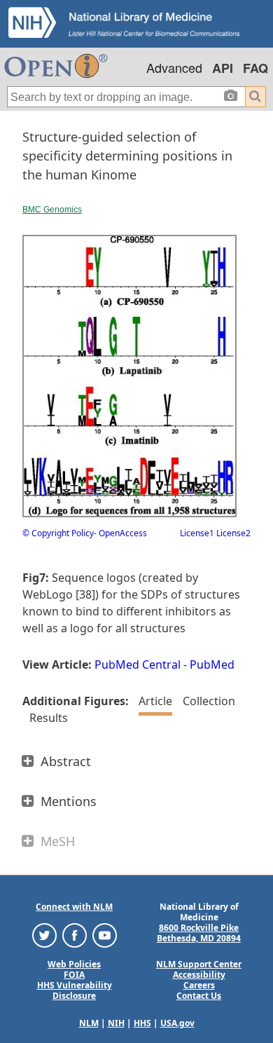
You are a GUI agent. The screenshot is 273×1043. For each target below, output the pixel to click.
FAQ (255, 68)
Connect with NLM (74, 907)
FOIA (74, 975)
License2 (232, 533)
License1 (197, 533)
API (222, 68)
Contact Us (198, 996)
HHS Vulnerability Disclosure (74, 990)
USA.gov (177, 1023)
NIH (116, 1023)
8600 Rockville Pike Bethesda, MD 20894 (199, 933)
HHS (142, 1023)
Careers (199, 985)
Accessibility (199, 975)
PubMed (212, 664)
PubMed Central (137, 664)
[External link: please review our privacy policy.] (44, 935)
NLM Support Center (198, 964)
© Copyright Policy (58, 533)
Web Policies (74, 964)
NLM (89, 1023)
